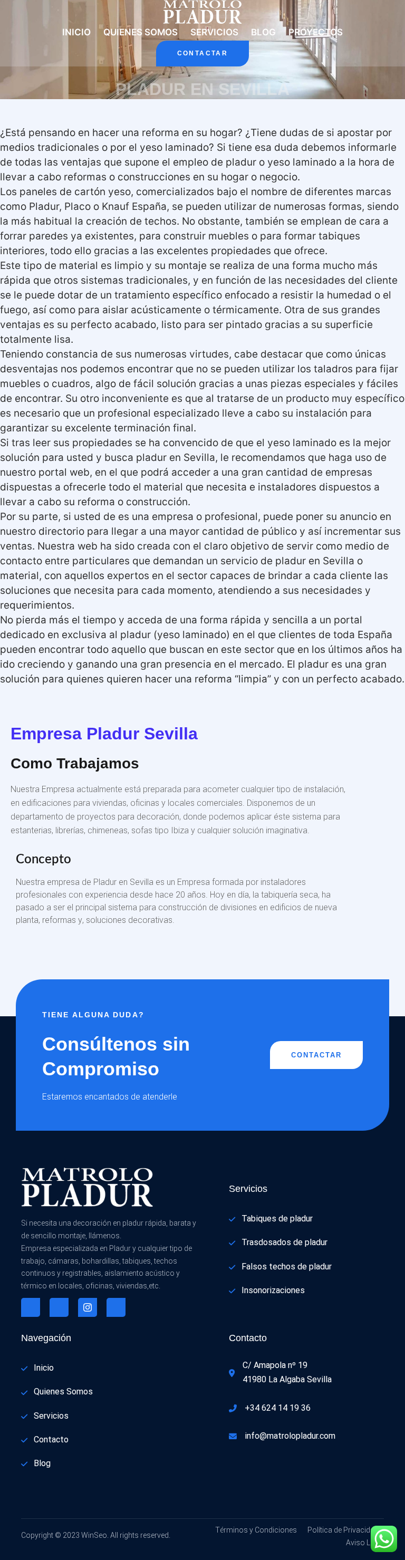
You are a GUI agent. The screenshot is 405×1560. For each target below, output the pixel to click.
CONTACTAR (202, 53)
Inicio (76, 32)
